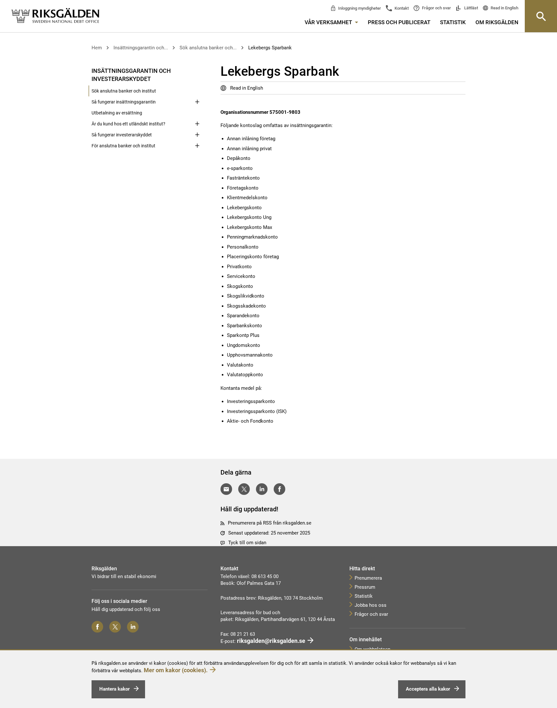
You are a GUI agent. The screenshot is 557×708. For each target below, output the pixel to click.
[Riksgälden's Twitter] (115, 627)
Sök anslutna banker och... (208, 48)
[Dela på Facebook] (279, 489)
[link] (55, 16)
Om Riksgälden (496, 22)
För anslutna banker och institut (123, 145)
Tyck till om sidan (247, 543)
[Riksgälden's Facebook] (97, 627)
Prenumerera (368, 578)
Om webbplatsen (372, 649)
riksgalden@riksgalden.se (271, 640)
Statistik (453, 22)
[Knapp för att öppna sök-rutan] (541, 16)
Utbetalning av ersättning (117, 112)
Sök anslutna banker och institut (124, 90)
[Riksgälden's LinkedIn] (133, 627)
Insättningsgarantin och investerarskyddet (131, 74)
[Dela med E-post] (226, 489)
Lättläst (470, 7)
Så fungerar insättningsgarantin (124, 101)
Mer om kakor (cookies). (176, 670)
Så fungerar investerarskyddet (122, 134)
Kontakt (401, 8)
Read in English (504, 7)
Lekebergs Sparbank (270, 48)
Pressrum (365, 587)
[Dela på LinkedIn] (262, 489)
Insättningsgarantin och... (140, 48)
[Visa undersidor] (197, 70)
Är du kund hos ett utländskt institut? (128, 123)
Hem (97, 48)
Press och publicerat (399, 22)
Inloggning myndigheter (359, 8)
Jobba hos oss (370, 605)
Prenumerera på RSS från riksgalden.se (269, 523)
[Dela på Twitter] (244, 489)
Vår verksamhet (329, 22)
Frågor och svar (436, 7)
